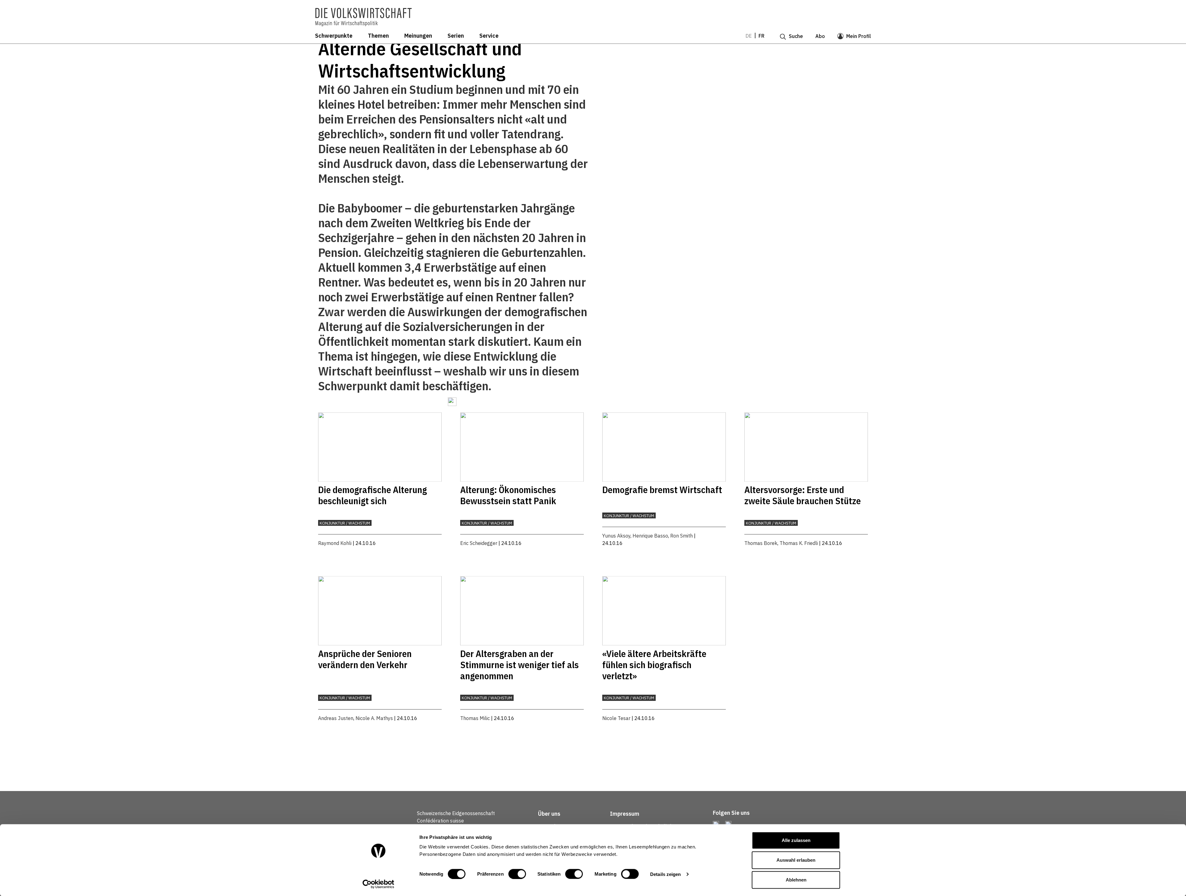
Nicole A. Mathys (374, 718)
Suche (796, 36)
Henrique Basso (650, 536)
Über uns (549, 813)
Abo (820, 36)
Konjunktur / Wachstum (345, 522)
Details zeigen (665, 874)
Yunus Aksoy (616, 536)
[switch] (517, 874)
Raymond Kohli (334, 543)
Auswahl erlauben (795, 860)
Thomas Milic (475, 718)
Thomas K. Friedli (799, 543)
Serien (456, 35)
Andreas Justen (335, 718)
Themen (378, 35)
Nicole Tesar (616, 718)
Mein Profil (858, 36)
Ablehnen (796, 879)
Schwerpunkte (333, 35)
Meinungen (418, 35)
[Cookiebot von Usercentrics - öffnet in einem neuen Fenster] (378, 884)
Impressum (624, 813)
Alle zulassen (796, 840)
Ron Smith (681, 536)
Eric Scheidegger (478, 543)
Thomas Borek (760, 543)
